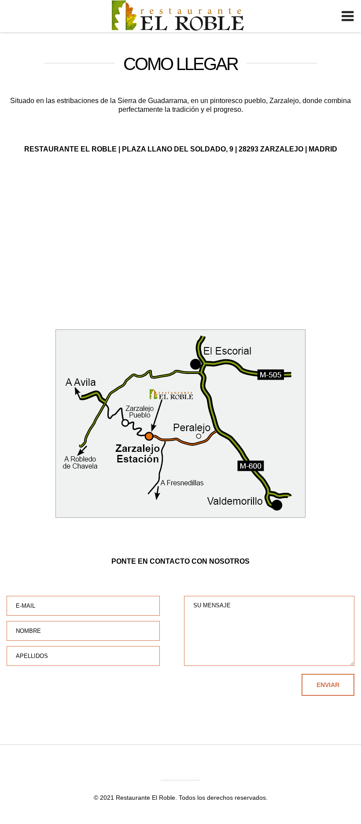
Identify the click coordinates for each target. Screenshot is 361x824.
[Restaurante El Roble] (200, 17)
